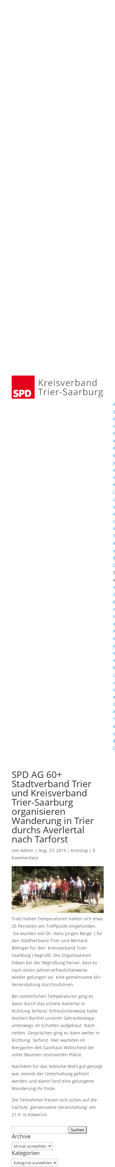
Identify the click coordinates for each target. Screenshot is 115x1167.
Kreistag (79, 850)
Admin (27, 850)
